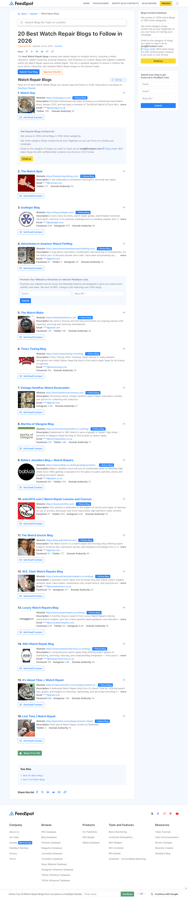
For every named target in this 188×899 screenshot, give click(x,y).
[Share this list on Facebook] (26, 51)
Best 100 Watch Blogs (33, 775)
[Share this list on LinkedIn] (37, 51)
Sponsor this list (52, 71)
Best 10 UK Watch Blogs (34, 779)
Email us (26, 158)
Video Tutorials (163, 831)
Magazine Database (51, 848)
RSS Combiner (116, 848)
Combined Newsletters (121, 837)
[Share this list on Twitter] (31, 51)
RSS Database (48, 831)
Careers (20, 842)
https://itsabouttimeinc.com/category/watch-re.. (71, 685)
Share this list (26, 792)
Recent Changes (163, 842)
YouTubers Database (52, 858)
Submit (25, 300)
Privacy (13, 853)
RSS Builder (115, 853)
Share (20, 51)
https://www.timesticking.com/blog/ (64, 353)
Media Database (91, 842)
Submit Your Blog (29, 71)
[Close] (186, 888)
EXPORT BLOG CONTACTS (125, 3)
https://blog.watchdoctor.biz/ (61, 540)
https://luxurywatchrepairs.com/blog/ (65, 612)
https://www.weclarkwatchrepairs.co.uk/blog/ (69, 576)
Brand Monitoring (118, 831)
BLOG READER (149, 3)
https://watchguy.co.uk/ (58, 97)
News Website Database (54, 864)
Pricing (166, 3)
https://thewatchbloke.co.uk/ (61, 317)
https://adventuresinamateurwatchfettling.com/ (70, 248)
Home (86, 3)
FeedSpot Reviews (18, 848)
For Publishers (90, 831)
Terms (12, 858)
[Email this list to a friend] (47, 51)
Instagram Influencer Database (57, 869)
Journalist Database (51, 853)
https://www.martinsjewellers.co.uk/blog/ (67, 428)
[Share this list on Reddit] (42, 51)
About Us (14, 831)
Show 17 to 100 (32, 753)
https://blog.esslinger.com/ (60, 212)
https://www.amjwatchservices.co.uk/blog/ (68, 648)
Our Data (14, 837)
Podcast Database (51, 842)
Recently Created (164, 848)
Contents (58, 46)
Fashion (34, 14)
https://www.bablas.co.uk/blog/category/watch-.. (71, 465)
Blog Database (49, 837)
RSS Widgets (115, 842)
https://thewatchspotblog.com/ (62, 176)
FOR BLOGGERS (101, 3)
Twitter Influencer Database (55, 875)
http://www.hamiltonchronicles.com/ (65, 392)
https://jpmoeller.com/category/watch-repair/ (69, 721)
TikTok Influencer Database (55, 880)
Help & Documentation (167, 837)
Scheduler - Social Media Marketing (127, 858)
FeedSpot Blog (162, 853)
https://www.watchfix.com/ (60, 504)
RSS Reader (89, 837)
